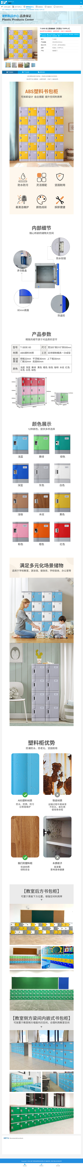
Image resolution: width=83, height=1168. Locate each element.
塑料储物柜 (71, 34)
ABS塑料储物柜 (23, 9)
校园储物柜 (54, 36)
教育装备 (15, 9)
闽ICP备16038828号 (56, 1161)
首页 (3, 9)
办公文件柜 (65, 34)
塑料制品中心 (8, 9)
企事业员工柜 (59, 34)
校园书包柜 (49, 36)
